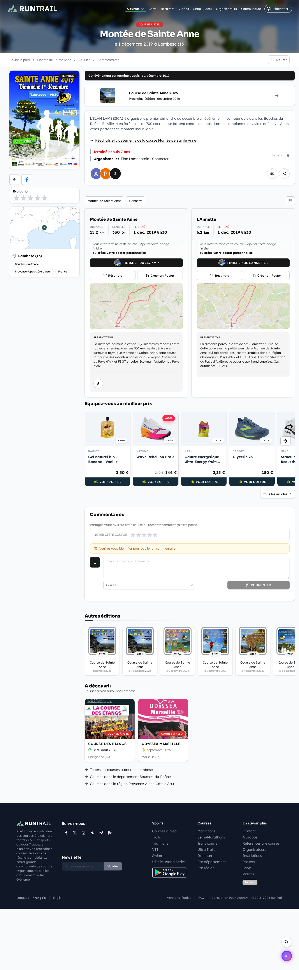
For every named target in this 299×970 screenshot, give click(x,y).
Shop (197, 9)
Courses (133, 9)
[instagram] (83, 832)
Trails (156, 837)
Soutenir (249, 882)
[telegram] (101, 832)
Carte (153, 9)
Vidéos (184, 9)
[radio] (16, 197)
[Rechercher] (286, 942)
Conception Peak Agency (229, 898)
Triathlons (160, 843)
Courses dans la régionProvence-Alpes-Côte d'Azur (132, 783)
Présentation (103, 337)
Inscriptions (252, 855)
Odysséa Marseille (161, 744)
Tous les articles (275, 494)
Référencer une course (261, 843)
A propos (250, 837)
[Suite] (285, 440)
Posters (249, 862)
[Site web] (14, 179)
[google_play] (110, 832)
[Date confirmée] (90, 750)
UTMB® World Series (169, 862)
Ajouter (281, 60)
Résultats (167, 9)
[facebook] (26, 179)
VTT (155, 849)
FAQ (201, 898)
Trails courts (207, 843)
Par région (206, 868)
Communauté (251, 9)
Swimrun (159, 855)
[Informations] (98, 383)
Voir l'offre (110, 482)
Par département (211, 862)
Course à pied (19, 60)
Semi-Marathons (211, 837)
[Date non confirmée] (143, 750)
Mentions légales (179, 898)
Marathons (206, 831)
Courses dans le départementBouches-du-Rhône (130, 776)
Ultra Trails (206, 849)
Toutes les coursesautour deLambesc (121, 769)
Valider (112, 866)
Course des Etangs (107, 744)
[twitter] (74, 832)
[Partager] (284, 173)
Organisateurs (226, 9)
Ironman (204, 855)
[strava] (92, 832)
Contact (249, 831)
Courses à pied (164, 831)
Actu (208, 9)
